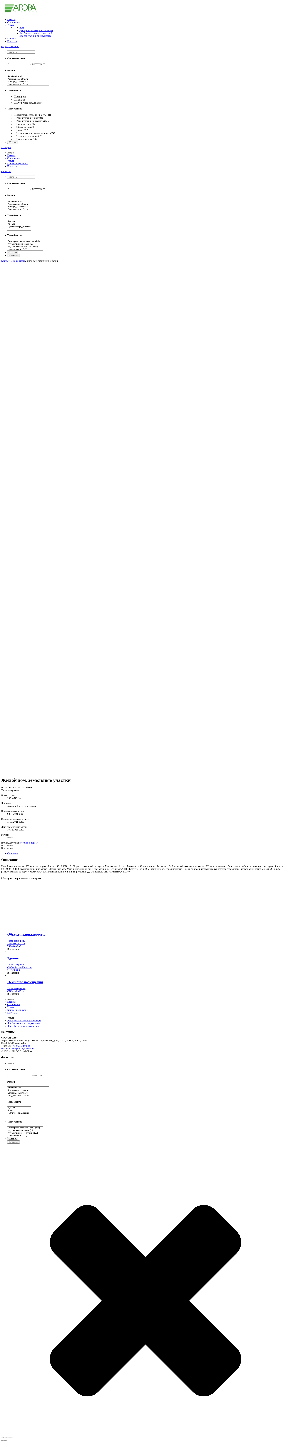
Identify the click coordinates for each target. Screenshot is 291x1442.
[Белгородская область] (28, 81)
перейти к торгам (29, 842)
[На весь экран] (8, 1437)
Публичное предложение (29, 102)
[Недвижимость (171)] (25, 249)
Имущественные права (30, 118)
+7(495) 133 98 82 (10, 46)
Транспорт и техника (29, 136)
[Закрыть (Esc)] (2, 1437)
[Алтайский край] (28, 76)
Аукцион (21, 96)
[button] (7, 845)
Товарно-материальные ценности (35, 133)
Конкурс (20, 99)
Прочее (22, 130)
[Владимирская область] (28, 84)
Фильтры (6, 171)
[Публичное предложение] (19, 226)
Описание (12, 853)
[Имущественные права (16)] (25, 244)
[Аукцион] (19, 221)
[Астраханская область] (28, 79)
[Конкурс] (19, 224)
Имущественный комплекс (32, 121)
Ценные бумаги (26, 139)
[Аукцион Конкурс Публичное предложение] (19, 229)
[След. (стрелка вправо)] (5, 1440)
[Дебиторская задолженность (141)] (25, 241)
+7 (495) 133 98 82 (20, 1046)
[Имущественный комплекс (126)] (25, 246)
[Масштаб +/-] (11, 1437)
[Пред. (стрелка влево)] (2, 1440)
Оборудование (25, 127)
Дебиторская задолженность (33, 115)
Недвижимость (26, 124)
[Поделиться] (5, 1437)
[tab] (148, 853)
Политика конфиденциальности (17, 1048)
